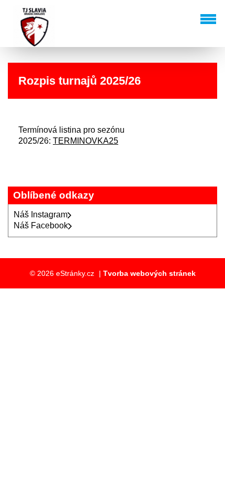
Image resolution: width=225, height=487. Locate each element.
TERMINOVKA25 (85, 140)
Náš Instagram (41, 214)
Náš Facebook (41, 225)
